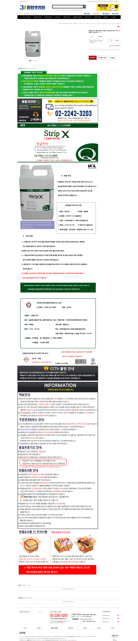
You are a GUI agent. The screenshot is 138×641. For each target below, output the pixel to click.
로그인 (89, 1)
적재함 (62, 10)
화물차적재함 (66, 17)
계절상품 (106, 17)
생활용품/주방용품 (77, 17)
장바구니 (106, 1)
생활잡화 (75, 23)
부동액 (81, 10)
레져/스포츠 (88, 17)
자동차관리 (57, 17)
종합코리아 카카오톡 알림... (30, 13)
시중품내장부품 (48, 17)
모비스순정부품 (27, 17)
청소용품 (77, 10)
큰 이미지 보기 (34, 60)
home (59, 23)
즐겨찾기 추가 (24, 1)
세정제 (66, 10)
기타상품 (113, 17)
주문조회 (111, 1)
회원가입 (94, 1)
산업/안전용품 (97, 17)
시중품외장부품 (37, 17)
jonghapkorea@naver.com (59, 638)
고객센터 (116, 1)
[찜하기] (112, 58)
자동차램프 (71, 10)
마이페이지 (100, 1)
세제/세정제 (82, 23)
